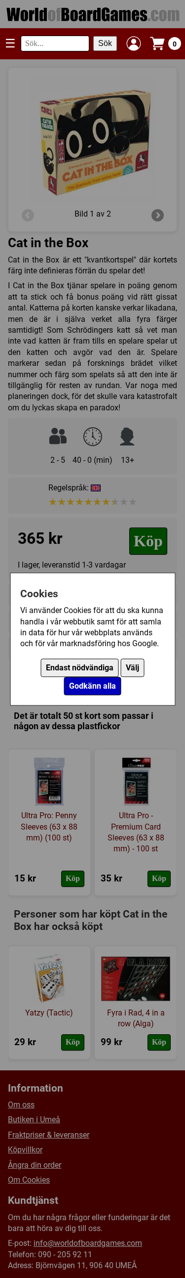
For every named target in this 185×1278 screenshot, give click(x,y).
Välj (132, 667)
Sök (105, 43)
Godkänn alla (92, 686)
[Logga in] (134, 43)
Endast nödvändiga (79, 667)
